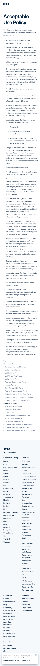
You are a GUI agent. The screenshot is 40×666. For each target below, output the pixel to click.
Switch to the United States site (15, 661)
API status (25, 578)
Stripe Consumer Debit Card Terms (18, 400)
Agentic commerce (29, 467)
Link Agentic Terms (12, 379)
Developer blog (27, 590)
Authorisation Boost (10, 467)
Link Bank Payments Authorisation (17, 415)
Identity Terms (10, 385)
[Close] (35, 655)
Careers (25, 602)
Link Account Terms (12, 370)
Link (4, 509)
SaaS (23, 500)
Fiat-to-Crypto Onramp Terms (16, 391)
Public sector (26, 535)
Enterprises (26, 461)
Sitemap (6, 630)
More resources (9, 637)
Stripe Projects (27, 587)
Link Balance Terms (12, 373)
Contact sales (27, 611)
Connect (6, 482)
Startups (25, 464)
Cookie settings (9, 633)
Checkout (7, 476)
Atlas (5, 464)
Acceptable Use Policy (13, 418)
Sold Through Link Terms (14, 388)
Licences (6, 627)
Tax (4, 536)
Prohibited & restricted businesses (8, 622)
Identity (6, 500)
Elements (6, 491)
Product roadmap (28, 598)
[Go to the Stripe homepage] (6, 449)
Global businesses (28, 482)
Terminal (6, 539)
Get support (7, 645)
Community (7, 608)
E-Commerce (26, 473)
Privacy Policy (10, 412)
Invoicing (6, 503)
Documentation (27, 572)
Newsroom (26, 605)
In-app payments (28, 485)
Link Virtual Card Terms (13, 376)
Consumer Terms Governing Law (16, 427)
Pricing (5, 461)
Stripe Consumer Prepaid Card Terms (19, 397)
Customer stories (9, 602)
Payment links (8, 515)
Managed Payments (10, 512)
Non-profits (26, 526)
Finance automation (29, 479)
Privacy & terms (9, 616)
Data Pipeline (8, 488)
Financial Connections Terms (15, 382)
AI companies (27, 503)
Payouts (6, 521)
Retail (24, 538)
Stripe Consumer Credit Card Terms (18, 394)
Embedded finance (29, 476)
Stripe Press (26, 608)
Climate (6, 479)
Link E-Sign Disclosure (13, 409)
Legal (5, 361)
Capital (6, 473)
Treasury (6, 542)
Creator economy (28, 506)
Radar (5, 524)
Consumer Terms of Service (15, 367)
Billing (5, 470)
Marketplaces (27, 488)
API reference (27, 575)
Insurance (25, 518)
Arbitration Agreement (13, 406)
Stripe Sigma (8, 533)
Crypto (6, 485)
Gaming (24, 509)
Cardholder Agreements (14, 421)
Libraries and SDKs (29, 584)
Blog (5, 605)
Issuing (6, 506)
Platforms (25, 497)
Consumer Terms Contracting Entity (17, 424)
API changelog (27, 581)
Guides (6, 598)
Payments (7, 518)
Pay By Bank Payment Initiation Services (19, 430)
